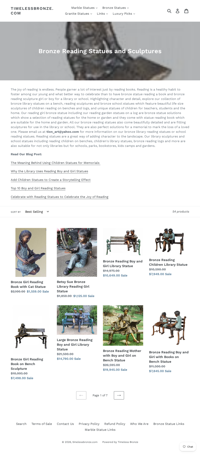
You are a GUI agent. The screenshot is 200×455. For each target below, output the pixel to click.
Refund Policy (114, 424)
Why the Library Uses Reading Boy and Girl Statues (49, 171)
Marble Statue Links (100, 430)
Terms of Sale (41, 424)
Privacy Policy (89, 424)
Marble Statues (83, 8)
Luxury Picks (123, 13)
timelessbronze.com (32, 10)
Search (21, 424)
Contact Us (65, 424)
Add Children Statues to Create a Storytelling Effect (51, 180)
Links (101, 13)
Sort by (16, 212)
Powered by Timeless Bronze (120, 442)
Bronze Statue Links (168, 424)
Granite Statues (77, 13)
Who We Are (139, 424)
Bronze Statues (114, 8)
